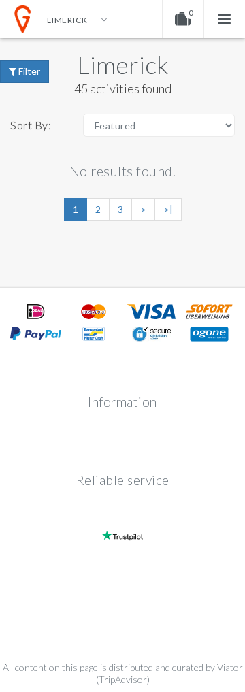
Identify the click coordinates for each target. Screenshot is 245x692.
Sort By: (30, 124)
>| (168, 209)
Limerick (123, 65)
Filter (28, 71)
